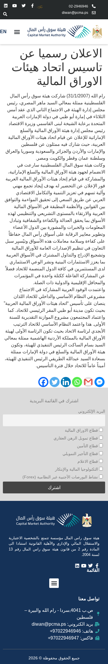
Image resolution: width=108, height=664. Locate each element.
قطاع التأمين (88, 446)
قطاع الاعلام (88, 461)
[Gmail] (88, 382)
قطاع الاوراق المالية (82, 430)
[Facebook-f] (32, 5)
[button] (5, 14)
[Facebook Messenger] (99, 382)
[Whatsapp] (77, 382)
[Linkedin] (5, 5)
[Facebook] (43, 382)
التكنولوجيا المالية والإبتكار (77, 469)
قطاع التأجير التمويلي (80, 453)
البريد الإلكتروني (91, 411)
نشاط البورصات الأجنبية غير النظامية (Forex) (60, 477)
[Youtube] (14, 5)
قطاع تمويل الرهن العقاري (76, 438)
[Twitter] (23, 5)
